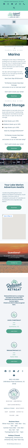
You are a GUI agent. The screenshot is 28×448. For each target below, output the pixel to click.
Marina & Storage (9, 408)
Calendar (12, 411)
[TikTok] (18, 371)
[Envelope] (20, 3)
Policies (11, 415)
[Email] (14, 375)
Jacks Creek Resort (14, 320)
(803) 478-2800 (14, 379)
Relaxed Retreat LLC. (14, 350)
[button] (14, 22)
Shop (6, 411)
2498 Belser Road (8, 381)
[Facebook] (4, 3)
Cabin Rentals (17, 401)
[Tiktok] (16, 3)
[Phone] (22, 371)
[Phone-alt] (24, 3)
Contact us (14, 263)
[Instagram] (8, 3)
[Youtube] (12, 3)
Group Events (20, 408)
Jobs (17, 415)
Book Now (9, 401)
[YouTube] (14, 371)
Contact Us (19, 411)
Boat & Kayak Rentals (14, 404)
